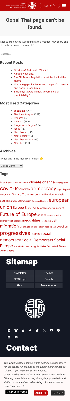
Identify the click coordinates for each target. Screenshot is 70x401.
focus (17, 128)
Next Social (20, 135)
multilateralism (37, 227)
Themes (48, 272)
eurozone (44, 208)
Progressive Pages (24, 125)
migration (9, 226)
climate (24, 183)
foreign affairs (56, 208)
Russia (35, 234)
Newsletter (20, 272)
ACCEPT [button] (40, 393)
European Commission (20, 201)
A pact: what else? (24, 73)
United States (58, 246)
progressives (15, 233)
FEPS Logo (20, 279)
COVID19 (24, 189)
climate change (42, 182)
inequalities (31, 220)
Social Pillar (19, 246)
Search (48, 5)
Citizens (17, 183)
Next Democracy (23, 139)
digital (60, 190)
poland (53, 227)
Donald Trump (21, 194)
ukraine (45, 246)
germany (4, 220)
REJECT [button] (58, 393)
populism (62, 226)
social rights (32, 246)
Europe (4, 200)
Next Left (19, 143)
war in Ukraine (7, 250)
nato (47, 227)
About (19, 285)
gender (41, 215)
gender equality (54, 215)
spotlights (19, 110)
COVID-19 (9, 188)
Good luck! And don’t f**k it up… (32, 70)
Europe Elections (26, 207)
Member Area (48, 285)
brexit (3, 182)
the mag (18, 121)
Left (54, 220)
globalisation (15, 220)
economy (37, 194)
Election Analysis (54, 194)
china (10, 183)
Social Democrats (37, 240)
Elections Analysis (23, 114)
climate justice (61, 183)
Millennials (25, 226)
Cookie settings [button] (17, 391)
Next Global (20, 132)
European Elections (40, 201)
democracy (43, 188)
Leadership (46, 221)
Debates (18, 117)
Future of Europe (18, 214)
